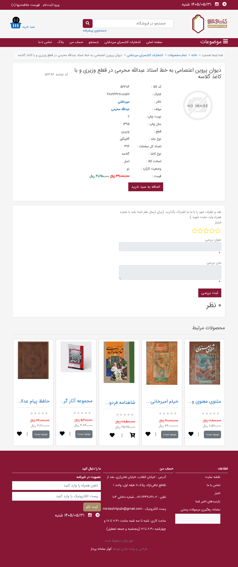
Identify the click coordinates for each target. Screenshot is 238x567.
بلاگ (60, 42)
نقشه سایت (212, 477)
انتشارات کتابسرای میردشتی (122, 42)
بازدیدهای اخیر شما (207, 501)
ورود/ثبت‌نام (51, 4)
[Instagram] (217, 4)
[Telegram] (224, 4)
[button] (132, 436)
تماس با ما (45, 42)
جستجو (94, 42)
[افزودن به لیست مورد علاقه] (19, 434)
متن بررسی (214, 262)
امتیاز (218, 222)
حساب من (76, 42)
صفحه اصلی (154, 42)
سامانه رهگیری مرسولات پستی (200, 509)
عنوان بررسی (213, 239)
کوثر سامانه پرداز (101, 548)
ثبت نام (92, 507)
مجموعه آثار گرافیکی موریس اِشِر (61, 401)
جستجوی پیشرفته (95, 30)
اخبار (217, 493)
